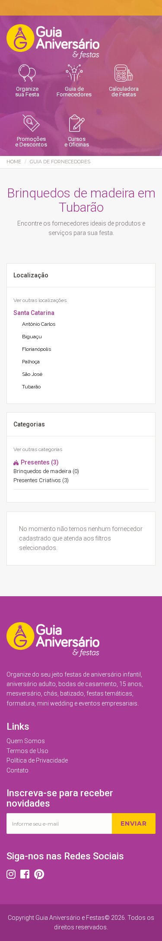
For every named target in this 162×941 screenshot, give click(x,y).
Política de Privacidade (37, 760)
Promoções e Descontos (31, 142)
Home (13, 162)
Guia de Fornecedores (74, 92)
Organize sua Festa (27, 92)
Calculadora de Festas (124, 92)
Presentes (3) (39, 462)
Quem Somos (25, 741)
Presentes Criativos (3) (41, 480)
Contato (17, 770)
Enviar (134, 823)
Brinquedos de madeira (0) (46, 471)
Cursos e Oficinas (76, 142)
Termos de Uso (27, 750)
